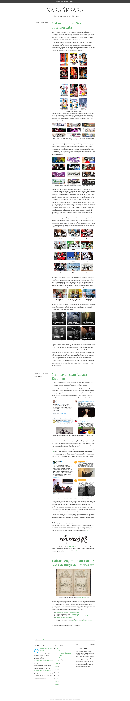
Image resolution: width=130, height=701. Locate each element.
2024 (56, 666)
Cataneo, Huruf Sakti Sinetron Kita (68, 25)
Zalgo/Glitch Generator (74, 546)
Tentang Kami (59, 1)
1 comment (38, 25)
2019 (56, 681)
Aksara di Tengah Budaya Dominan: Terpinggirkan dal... (65, 653)
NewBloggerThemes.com (74, 699)
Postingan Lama (91, 636)
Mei (59, 657)
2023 (56, 669)
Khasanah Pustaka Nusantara (62, 619)
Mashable (90, 449)
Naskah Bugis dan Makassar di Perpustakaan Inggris (67, 612)
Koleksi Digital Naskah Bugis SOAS (63, 617)
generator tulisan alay (81, 550)
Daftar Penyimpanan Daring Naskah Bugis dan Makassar (73, 562)
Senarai (66, 1)
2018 (56, 684)
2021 (56, 675)
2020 (56, 678)
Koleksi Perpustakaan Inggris (82, 597)
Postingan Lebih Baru (40, 636)
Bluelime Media (57, 699)
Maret (59, 659)
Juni (59, 650)
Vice (53, 451)
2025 (56, 663)
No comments (39, 376)
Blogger (74, 698)
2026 (56, 648)
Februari (60, 660)
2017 (56, 687)
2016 (56, 690)
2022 (56, 672)
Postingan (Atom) (44, 639)
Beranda (66, 636)
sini (87, 530)
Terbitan (71, 1)
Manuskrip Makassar (87, 615)
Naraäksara (65, 10)
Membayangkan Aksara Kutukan (69, 376)
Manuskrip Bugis (75, 614)
